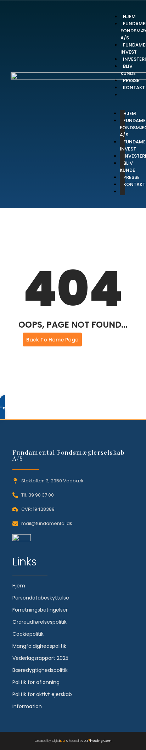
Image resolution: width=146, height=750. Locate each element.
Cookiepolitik (28, 633)
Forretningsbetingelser (40, 609)
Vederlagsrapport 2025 (40, 658)
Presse (131, 80)
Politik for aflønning (36, 682)
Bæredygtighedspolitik (40, 670)
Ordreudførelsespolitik (39, 621)
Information (27, 706)
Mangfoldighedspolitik (39, 646)
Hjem (129, 16)
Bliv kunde (128, 70)
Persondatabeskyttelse (40, 597)
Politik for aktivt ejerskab (42, 694)
